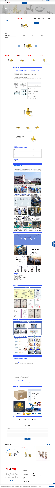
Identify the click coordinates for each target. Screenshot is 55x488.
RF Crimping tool (26, 482)
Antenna (6, 31)
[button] (47, 444)
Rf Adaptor (6, 22)
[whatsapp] (12, 480)
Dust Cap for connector (27, 481)
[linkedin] (6, 0)
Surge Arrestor (26, 474)
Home (6, 10)
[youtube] (7, 0)
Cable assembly (6, 24)
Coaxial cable (25, 473)
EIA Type (6, 33)
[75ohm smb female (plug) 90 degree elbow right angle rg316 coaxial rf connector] (27, 46)
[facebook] (5, 0)
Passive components (7, 35)
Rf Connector (11, 10)
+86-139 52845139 (47, 0)
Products (8, 10)
